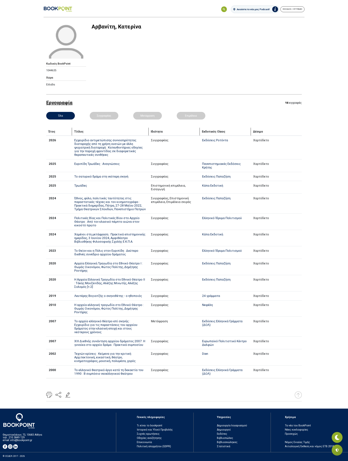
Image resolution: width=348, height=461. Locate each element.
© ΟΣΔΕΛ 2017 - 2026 (14, 456)
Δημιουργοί (224, 429)
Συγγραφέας (104, 115)
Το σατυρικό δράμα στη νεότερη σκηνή (101, 176)
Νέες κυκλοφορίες (296, 429)
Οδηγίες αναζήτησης (149, 438)
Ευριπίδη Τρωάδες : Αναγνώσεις (97, 164)
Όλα (60, 115)
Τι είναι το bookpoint (149, 425)
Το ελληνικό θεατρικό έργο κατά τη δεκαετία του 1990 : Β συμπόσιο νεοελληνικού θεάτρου (108, 371)
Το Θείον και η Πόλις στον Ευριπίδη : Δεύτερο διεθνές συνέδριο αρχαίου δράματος (106, 252)
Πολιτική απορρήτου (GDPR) (154, 446)
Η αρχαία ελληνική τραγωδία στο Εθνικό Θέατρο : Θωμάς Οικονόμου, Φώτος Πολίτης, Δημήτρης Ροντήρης (109, 308)
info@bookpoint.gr (21, 440)
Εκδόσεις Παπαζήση (216, 176)
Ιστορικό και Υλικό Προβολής (155, 429)
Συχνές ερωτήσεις (148, 433)
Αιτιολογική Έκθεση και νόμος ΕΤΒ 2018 (309, 446)
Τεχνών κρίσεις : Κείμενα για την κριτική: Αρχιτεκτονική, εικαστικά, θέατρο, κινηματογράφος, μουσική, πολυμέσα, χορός (105, 357)
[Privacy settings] (337, 450)
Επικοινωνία (144, 442)
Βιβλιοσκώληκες (227, 442)
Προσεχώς (291, 433)
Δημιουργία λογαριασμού (232, 425)
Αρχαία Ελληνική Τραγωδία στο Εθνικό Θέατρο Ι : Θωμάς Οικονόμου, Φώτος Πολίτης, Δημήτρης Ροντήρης (108, 267)
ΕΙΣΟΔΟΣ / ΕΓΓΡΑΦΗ (292, 9)
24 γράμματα (211, 296)
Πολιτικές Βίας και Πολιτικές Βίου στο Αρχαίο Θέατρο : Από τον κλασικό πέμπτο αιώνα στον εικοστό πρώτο (107, 221)
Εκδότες (222, 433)
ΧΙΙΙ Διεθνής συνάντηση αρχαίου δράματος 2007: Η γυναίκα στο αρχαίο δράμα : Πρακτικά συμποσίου (109, 343)
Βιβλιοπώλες (225, 438)
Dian (205, 353)
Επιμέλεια (191, 115)
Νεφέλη (207, 305)
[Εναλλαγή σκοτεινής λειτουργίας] (337, 437)
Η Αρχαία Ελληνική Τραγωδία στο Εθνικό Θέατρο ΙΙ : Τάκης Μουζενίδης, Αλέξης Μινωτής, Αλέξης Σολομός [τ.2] (109, 283)
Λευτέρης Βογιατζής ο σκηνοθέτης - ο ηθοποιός (108, 296)
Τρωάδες (80, 185)
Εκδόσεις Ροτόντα (215, 140)
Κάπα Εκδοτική (212, 185)
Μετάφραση (147, 115)
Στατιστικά (223, 446)
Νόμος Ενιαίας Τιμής (297, 442)
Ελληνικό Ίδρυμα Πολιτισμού (222, 218)
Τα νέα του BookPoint (298, 425)
